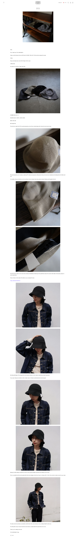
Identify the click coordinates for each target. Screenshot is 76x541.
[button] (68, 2)
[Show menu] (4, 2)
